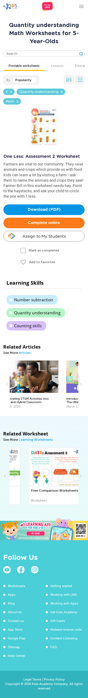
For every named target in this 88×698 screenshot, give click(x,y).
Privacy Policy (54, 679)
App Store (15, 629)
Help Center (16, 655)
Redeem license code (66, 629)
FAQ (53, 647)
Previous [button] (7, 384)
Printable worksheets (24, 65)
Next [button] (80, 384)
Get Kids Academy (63, 612)
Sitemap (14, 647)
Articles (25, 353)
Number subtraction (33, 300)
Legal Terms (32, 679)
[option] (44, 384)
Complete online (44, 223)
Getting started (61, 586)
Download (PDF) (44, 210)
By (8, 80)
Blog (11, 603)
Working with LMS (63, 594)
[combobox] (24, 80)
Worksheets (16, 586)
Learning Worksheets (36, 440)
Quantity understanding (37, 313)
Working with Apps (64, 603)
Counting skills (28, 326)
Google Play (17, 638)
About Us (15, 612)
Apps (12, 594)
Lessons (57, 65)
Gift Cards (57, 621)
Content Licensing (63, 638)
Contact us (16, 621)
